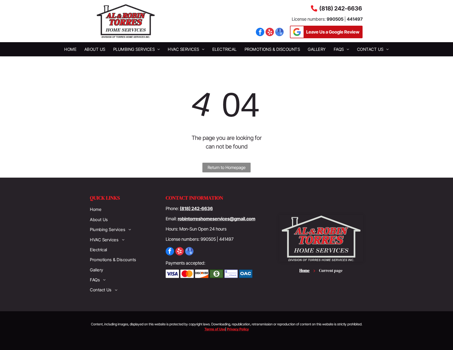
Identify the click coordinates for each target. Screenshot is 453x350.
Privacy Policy (238, 329)
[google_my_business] (279, 32)
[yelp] (270, 32)
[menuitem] (70, 49)
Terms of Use (214, 329)
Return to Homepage (227, 167)
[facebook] (260, 32)
